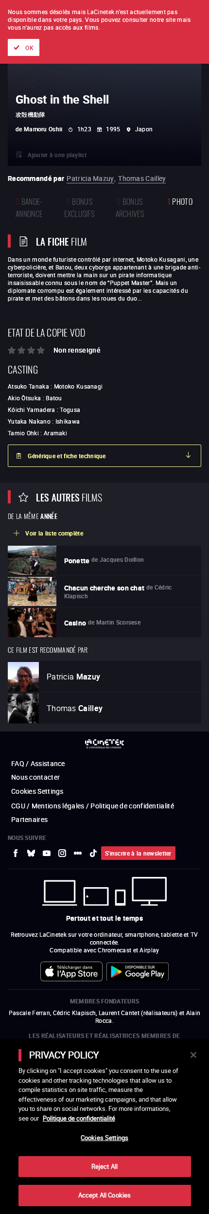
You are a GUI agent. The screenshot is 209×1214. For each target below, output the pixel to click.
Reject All (104, 1166)
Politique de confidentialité (79, 1118)
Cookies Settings (104, 1137)
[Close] (193, 1055)
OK (29, 48)
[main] (104, 1126)
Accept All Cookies (104, 1195)
